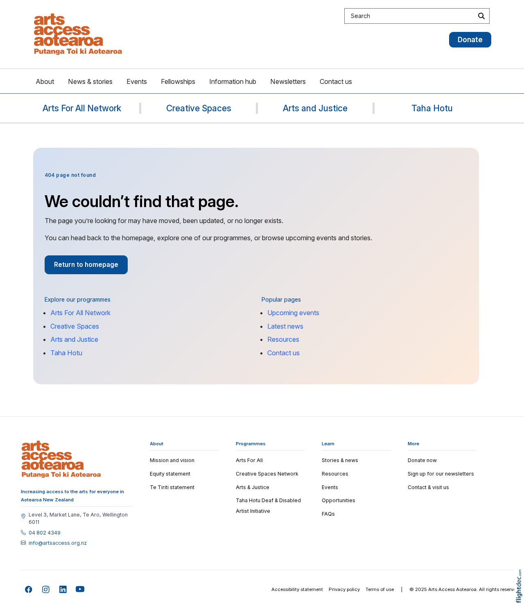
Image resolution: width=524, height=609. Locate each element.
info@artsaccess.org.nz (58, 543)
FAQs (328, 514)
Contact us (336, 81)
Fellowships (178, 81)
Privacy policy (344, 589)
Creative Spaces (74, 326)
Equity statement (170, 474)
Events (136, 81)
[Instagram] (46, 590)
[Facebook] (29, 590)
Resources (283, 339)
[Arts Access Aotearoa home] (61, 459)
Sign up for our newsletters (441, 474)
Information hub (232, 81)
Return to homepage (86, 264)
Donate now (422, 460)
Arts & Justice (252, 487)
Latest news (285, 326)
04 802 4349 (45, 532)
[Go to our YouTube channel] (80, 590)
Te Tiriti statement (172, 487)
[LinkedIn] (63, 590)
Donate (470, 39)
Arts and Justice (74, 339)
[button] (521, 597)
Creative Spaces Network (267, 474)
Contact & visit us (428, 487)
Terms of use (380, 589)
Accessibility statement (297, 589)
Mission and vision (172, 460)
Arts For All (249, 460)
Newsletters (288, 81)
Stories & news (340, 460)
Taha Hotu (66, 353)
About (45, 81)
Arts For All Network (80, 313)
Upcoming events (293, 313)
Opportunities (338, 500)
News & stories (90, 81)
